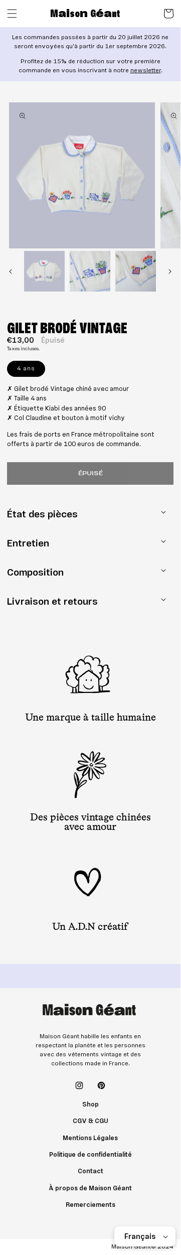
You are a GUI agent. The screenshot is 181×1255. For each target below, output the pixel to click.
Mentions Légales (90, 1138)
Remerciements (90, 1204)
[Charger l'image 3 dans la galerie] (135, 271)
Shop (90, 1104)
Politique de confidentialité (90, 1154)
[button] (12, 14)
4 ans (31, 370)
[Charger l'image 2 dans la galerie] (90, 271)
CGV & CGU (90, 1121)
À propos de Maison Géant (90, 1188)
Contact (90, 1171)
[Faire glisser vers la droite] (170, 271)
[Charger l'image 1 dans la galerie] (44, 271)
